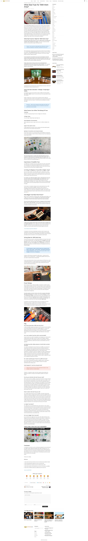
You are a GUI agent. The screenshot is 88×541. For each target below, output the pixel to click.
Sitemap (35, 536)
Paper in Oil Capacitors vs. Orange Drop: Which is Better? (49, 520)
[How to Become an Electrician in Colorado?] (54, 82)
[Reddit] (47, 483)
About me (35, 532)
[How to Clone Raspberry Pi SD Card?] (54, 66)
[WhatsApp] (45, 483)
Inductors (53, 20)
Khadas (53, 24)
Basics (53, 8)
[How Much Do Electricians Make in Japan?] (54, 71)
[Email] (49, 483)
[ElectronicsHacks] (6, 1)
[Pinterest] (43, 483)
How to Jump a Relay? (28, 519)
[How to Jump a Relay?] (28, 515)
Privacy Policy (35, 535)
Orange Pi (53, 28)
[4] (35, 263)
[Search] (86, 1)
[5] (46, 305)
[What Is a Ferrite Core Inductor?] (39, 515)
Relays (53, 32)
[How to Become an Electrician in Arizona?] (54, 76)
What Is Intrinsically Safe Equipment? (58, 54)
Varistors (53, 48)
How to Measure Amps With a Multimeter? (30, 228)
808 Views (58, 72)
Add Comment (62, 67)
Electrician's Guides (54, 16)
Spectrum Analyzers (54, 40)
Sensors (53, 36)
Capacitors (53, 12)
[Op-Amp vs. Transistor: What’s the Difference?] (59, 515)
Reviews (53, 35)
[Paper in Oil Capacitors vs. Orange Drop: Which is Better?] (49, 515)
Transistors (53, 44)
